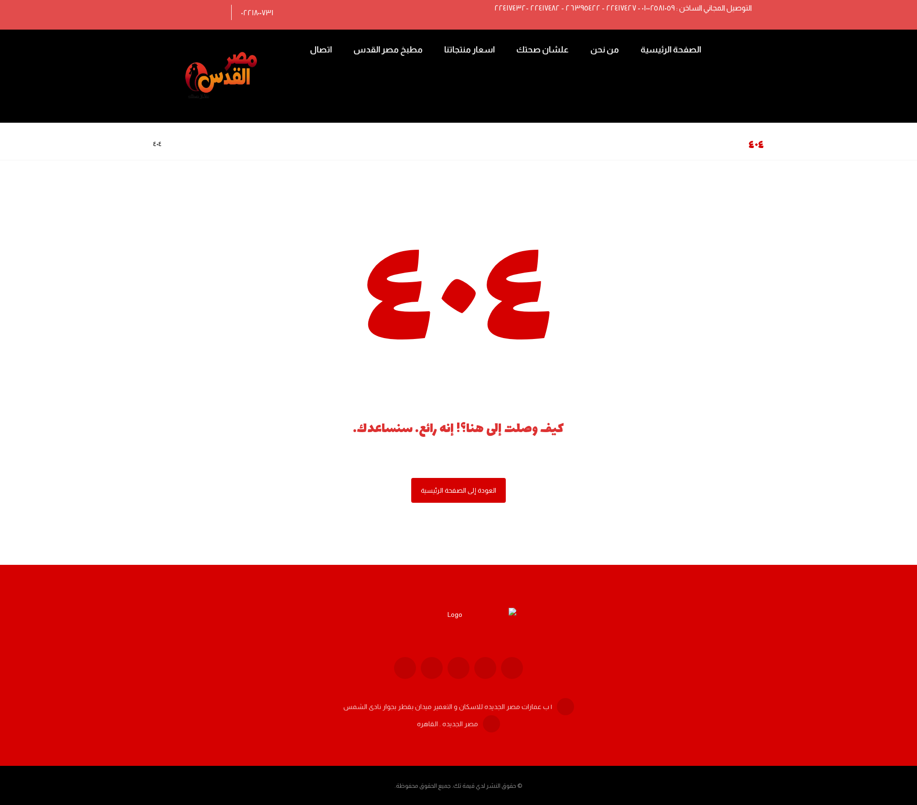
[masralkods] (222, 76)
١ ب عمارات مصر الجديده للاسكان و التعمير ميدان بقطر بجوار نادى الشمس (447, 706)
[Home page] (180, 144)
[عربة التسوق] (731, 48)
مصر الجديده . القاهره (447, 724)
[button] (213, 12)
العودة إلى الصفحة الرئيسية (458, 490)
